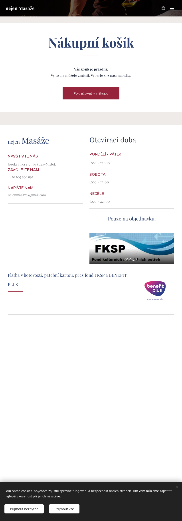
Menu (172, 8)
